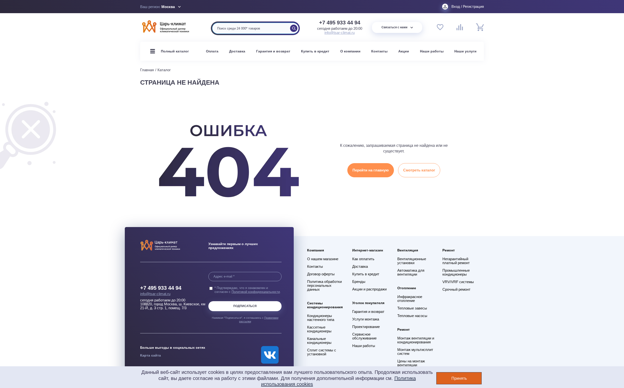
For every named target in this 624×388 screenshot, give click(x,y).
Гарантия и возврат (273, 51)
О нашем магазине (322, 259)
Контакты (379, 51)
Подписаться (245, 306)
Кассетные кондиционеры (319, 329)
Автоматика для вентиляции (410, 272)
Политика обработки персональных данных (324, 285)
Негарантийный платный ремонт (456, 261)
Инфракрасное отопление (409, 299)
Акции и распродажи (369, 289)
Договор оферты (321, 274)
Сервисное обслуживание (364, 336)
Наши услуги (465, 51)
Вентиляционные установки (411, 261)
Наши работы (432, 51)
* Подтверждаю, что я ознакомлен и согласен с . (247, 290)
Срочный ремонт (456, 289)
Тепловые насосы (412, 316)
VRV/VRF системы (458, 282)
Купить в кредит (315, 51)
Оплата (212, 51)
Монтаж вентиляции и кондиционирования (415, 340)
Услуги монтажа (365, 319)
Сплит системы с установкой (321, 352)
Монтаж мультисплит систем (415, 352)
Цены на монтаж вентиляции (411, 363)
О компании (350, 51)
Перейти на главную (370, 170)
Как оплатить (363, 259)
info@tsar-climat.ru (339, 32)
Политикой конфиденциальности (256, 292)
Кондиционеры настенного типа (320, 318)
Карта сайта (150, 355)
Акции (403, 51)
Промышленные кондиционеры (456, 272)
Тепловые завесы (412, 308)
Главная (147, 70)
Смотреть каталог (419, 170)
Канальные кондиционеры (319, 341)
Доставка (237, 51)
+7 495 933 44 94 (339, 22)
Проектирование (366, 327)
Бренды (358, 282)
